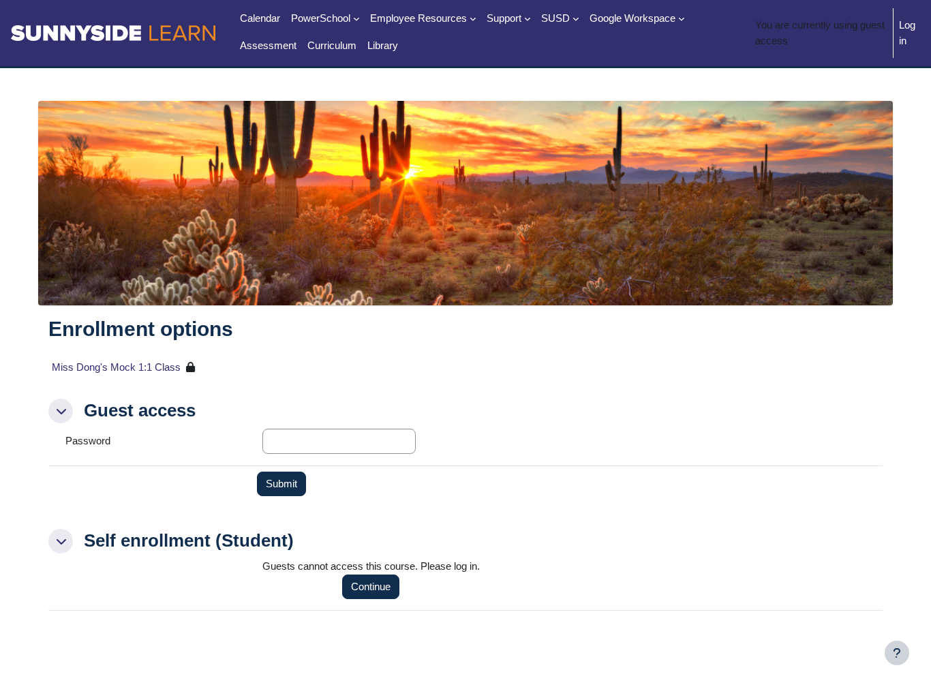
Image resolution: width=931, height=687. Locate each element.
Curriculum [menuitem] (331, 45)
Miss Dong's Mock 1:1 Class (116, 367)
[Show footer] (897, 653)
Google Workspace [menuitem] (632, 18)
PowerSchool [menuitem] (320, 18)
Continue (371, 586)
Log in (907, 32)
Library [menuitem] (382, 45)
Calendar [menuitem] (260, 18)
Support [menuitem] (504, 18)
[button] (60, 411)
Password (87, 440)
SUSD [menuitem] (555, 18)
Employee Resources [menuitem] (418, 18)
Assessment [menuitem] (268, 45)
